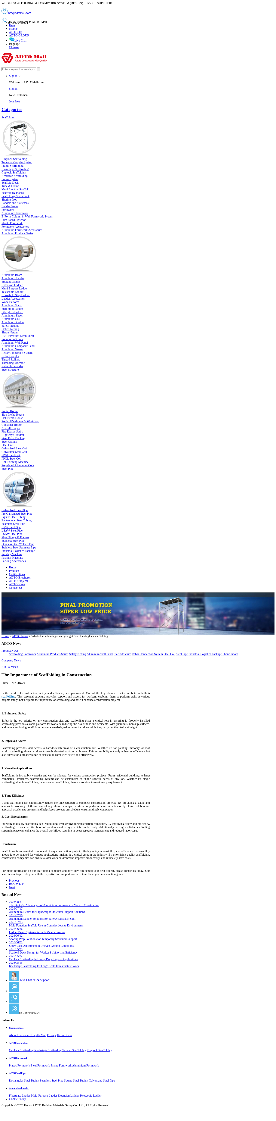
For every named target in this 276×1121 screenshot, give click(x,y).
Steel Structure (122, 654)
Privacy (51, 1035)
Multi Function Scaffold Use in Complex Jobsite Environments (46, 923)
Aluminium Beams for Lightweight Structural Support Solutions (47, 910)
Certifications (17, 574)
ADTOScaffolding (18, 1042)
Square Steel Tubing (76, 1080)
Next (12, 887)
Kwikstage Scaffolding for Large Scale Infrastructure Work (44, 964)
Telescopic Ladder (90, 1095)
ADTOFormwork (18, 1058)
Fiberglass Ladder (19, 1095)
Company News (11, 660)
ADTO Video (10, 666)
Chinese (14, 47)
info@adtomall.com (31, 990)
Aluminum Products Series (52, 654)
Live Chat (20, 40)
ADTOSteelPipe (17, 1073)
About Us (15, 1035)
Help (12, 25)
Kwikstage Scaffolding (48, 1050)
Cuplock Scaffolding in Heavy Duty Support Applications (43, 957)
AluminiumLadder (19, 1088)
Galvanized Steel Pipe (102, 1080)
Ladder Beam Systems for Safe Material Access (37, 930)
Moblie (13, 28)
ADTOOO (15, 32)
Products (14, 570)
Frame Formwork (61, 1065)
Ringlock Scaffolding (99, 1050)
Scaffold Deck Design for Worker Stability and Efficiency (43, 951)
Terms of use (64, 1035)
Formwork (29, 654)
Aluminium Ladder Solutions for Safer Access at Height (42, 917)
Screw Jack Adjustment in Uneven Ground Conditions (41, 944)
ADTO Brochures (20, 577)
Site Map (40, 1035)
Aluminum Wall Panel (100, 654)
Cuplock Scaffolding (21, 1050)
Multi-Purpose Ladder (44, 1095)
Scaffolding (16, 654)
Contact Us (15, 587)
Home (12, 567)
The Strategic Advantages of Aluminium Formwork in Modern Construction (54, 903)
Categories (12, 109)
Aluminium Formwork (85, 1065)
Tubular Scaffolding (74, 1050)
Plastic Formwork (19, 1065)
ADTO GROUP (19, 35)
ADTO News (17, 584)
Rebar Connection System (147, 654)
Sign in (13, 75)
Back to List (16, 883)
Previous (14, 880)
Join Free (14, 101)
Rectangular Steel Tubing (24, 1080)
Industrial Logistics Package (205, 654)
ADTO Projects (18, 580)
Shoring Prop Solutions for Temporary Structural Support (43, 937)
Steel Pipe (182, 654)
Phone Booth (230, 654)
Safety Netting (77, 654)
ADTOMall (26, 1001)
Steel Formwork (40, 1065)
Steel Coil (169, 654)
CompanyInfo (16, 1027)
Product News (10, 650)
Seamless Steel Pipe (51, 1080)
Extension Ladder (68, 1095)
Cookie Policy (17, 1099)
